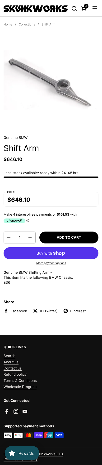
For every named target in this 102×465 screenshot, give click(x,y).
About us (11, 362)
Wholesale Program (20, 386)
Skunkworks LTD (49, 454)
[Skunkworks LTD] (36, 8)
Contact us (13, 368)
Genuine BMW (16, 137)
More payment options (51, 263)
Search (9, 356)
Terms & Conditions (20, 380)
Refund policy (15, 374)
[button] (74, 8)
